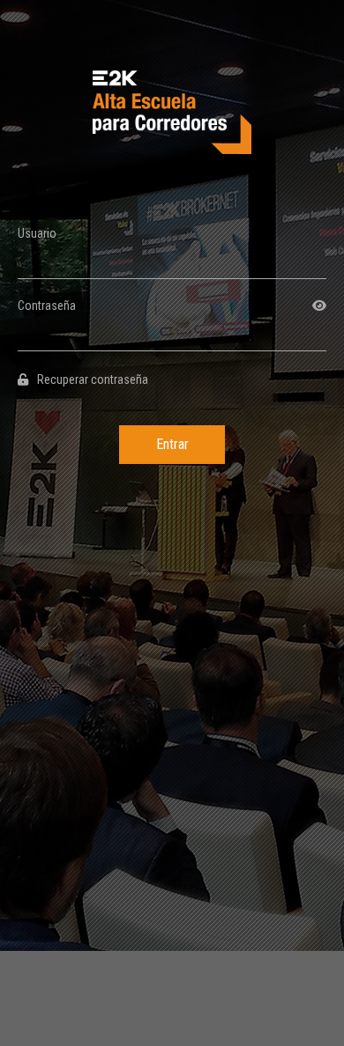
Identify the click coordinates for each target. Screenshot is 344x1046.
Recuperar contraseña (92, 379)
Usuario (37, 233)
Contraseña (47, 305)
